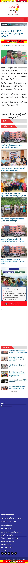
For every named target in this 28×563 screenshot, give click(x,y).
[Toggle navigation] (2, 20)
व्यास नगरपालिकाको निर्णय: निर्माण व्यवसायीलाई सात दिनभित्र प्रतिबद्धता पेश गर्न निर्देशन (13, 261)
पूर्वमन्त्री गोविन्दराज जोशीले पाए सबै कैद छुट (17, 366)
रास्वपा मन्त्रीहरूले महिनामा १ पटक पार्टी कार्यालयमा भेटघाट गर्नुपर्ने (17, 388)
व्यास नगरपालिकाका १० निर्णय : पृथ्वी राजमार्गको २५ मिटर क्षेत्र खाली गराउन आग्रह (12, 240)
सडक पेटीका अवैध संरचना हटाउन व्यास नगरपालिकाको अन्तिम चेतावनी (11, 146)
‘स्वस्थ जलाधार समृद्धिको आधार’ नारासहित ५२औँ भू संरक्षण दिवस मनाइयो (12, 220)
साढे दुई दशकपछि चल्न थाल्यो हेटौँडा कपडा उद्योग (18, 381)
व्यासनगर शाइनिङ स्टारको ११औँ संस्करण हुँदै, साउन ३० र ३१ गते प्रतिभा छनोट (13, 169)
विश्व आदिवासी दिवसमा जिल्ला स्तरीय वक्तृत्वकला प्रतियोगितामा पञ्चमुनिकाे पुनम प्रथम (13, 194)
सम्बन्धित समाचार (7, 126)
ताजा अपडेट (6, 347)
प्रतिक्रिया (5, 121)
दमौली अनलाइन (7, 45)
